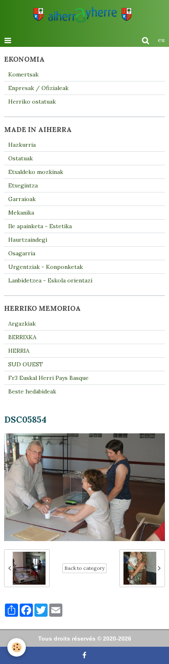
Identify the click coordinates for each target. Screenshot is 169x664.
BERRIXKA (22, 337)
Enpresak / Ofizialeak (38, 88)
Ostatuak (20, 158)
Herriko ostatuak (32, 101)
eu (161, 40)
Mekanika (21, 212)
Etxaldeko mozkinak (35, 172)
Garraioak (22, 199)
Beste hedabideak (32, 391)
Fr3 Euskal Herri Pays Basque (48, 378)
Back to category (84, 568)
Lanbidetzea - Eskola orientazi (50, 280)
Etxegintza (23, 185)
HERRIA (19, 350)
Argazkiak (22, 323)
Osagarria (21, 253)
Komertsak (23, 74)
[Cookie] (16, 647)
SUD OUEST (25, 364)
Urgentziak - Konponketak (45, 267)
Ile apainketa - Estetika (40, 226)
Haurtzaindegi (27, 239)
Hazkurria (22, 144)
